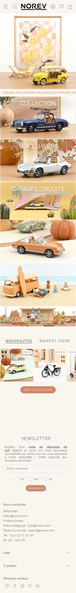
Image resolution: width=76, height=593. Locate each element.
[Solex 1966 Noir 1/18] (50, 365)
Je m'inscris (36, 488)
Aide (6, 553)
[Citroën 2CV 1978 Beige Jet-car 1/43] (16, 365)
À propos (9, 565)
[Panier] (70, 7)
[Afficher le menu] (5, 7)
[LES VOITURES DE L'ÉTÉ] (38, 51)
